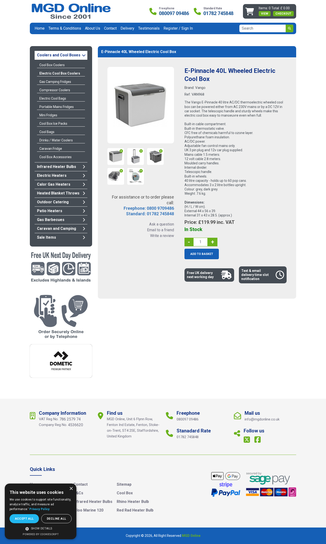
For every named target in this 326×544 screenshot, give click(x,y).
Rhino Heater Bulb (133, 501)
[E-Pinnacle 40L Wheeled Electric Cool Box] (140, 105)
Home (40, 28)
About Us (92, 28)
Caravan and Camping (56, 228)
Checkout (283, 13)
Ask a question (161, 224)
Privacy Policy (39, 509)
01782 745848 (218, 13)
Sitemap (124, 484)
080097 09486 (174, 13)
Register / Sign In (178, 28)
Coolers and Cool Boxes (58, 55)
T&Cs (78, 493)
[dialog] (40, 511)
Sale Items (46, 237)
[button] (41, 528)
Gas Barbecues (50, 219)
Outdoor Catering (53, 202)
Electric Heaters (52, 175)
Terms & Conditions (64, 28)
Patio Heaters (49, 211)
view (264, 13)
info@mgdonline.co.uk (262, 419)
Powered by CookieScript (41, 534)
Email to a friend (160, 230)
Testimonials (149, 28)
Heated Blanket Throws (58, 193)
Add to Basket (201, 254)
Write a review (162, 235)
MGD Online (191, 536)
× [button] (71, 488)
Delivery (127, 28)
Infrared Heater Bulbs (56, 166)
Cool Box (125, 493)
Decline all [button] (56, 518)
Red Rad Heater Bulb (135, 510)
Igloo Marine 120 (88, 510)
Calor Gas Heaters (53, 184)
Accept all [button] (24, 518)
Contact (110, 28)
